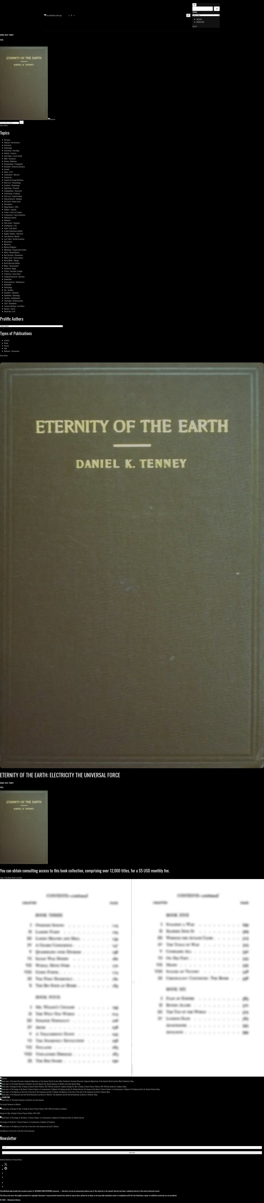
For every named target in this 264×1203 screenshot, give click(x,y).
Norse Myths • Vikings (11, 260)
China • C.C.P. (8, 172)
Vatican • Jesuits (9, 308)
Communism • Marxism (11, 174)
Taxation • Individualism (12, 298)
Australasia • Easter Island (13, 156)
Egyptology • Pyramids (11, 188)
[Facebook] (1, 45)
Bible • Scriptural (10, 158)
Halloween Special (10, 217)
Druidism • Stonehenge (12, 185)
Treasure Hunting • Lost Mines (14, 306)
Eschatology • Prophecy (12, 193)
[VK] (6, 45)
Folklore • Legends (10, 209)
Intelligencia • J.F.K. (10, 225)
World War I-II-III (9, 311)
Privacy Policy (17, 1159)
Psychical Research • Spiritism (14, 276)
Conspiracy (8, 177)
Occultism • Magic (10, 268)
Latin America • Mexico (11, 236)
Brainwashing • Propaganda (13, 164)
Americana (7, 145)
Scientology (8, 287)
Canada (6, 169)
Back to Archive (17, 877)
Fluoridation (8, 204)
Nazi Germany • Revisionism (13, 255)
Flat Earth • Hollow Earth (12, 201)
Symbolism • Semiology (12, 295)
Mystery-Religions (10, 247)
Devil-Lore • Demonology (12, 182)
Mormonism (8, 241)
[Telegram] (8, 45)
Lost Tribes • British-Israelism (14, 239)
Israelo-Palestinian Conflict (13, 231)
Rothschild (7, 284)
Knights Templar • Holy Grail (13, 233)
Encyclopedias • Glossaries (13, 191)
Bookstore (8, 1159)
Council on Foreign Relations (13, 180)
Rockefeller (8, 279)
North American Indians (12, 263)
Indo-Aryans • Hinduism (12, 223)
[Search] (217, 8)
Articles (6, 340)
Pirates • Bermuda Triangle (13, 271)
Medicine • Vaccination (11, 351)
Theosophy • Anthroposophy (13, 300)
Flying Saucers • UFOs (11, 207)
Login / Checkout (5, 877)
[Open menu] (188, 15)
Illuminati (7, 220)
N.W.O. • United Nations (11, 252)
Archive (2, 1159)
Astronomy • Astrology (11, 150)
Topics (194, 12)
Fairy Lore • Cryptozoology (13, 196)
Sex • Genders (9, 290)
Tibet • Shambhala (10, 303)
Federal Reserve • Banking (13, 199)
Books (6, 343)
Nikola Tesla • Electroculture (13, 257)
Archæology (8, 148)
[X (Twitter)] (3, 45)
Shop (132, 1081)
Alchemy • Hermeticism (12, 142)
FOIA (5, 348)
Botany (6, 345)
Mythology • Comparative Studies (15, 249)
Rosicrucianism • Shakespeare (14, 282)
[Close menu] (194, 4)
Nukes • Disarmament (11, 266)
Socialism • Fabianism (11, 292)
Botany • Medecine (10, 161)
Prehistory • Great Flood (12, 274)
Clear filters (4, 125)
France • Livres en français (13, 212)
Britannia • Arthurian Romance (14, 166)
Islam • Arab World (10, 228)
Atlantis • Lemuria (10, 153)
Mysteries (7, 244)
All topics (7, 140)
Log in (194, 26)
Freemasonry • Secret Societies (14, 215)
